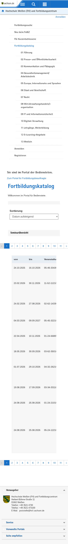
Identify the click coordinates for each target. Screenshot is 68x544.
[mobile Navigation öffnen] (22, 4)
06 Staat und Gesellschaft (33, 90)
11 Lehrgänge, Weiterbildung (35, 127)
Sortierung (16, 211)
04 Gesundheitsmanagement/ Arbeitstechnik (35, 75)
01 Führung (26, 52)
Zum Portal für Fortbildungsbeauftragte (26, 178)
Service (9, 522)
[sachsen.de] (8, 5)
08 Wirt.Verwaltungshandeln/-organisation (36, 105)
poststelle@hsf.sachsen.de (31, 510)
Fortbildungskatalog (24, 45)
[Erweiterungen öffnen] (44, 4)
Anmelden (61, 17)
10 (54, 246)
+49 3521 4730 (26, 505)
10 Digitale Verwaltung (32, 121)
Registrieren (20, 155)
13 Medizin (26, 141)
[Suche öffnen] (33, 4)
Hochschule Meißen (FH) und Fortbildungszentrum (31, 10)
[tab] (34, 490)
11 (61, 246)
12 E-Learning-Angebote (33, 134)
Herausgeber (12, 490)
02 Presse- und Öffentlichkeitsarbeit (38, 59)
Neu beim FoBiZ (22, 32)
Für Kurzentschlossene (25, 39)
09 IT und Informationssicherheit (37, 114)
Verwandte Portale (15, 529)
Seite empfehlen (14, 536)
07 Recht (25, 97)
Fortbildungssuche (23, 25)
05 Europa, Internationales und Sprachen (41, 83)
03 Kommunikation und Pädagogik (38, 66)
